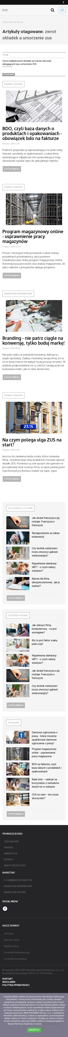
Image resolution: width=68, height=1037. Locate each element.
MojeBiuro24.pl (11, 946)
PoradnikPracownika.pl (15, 959)
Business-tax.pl (11, 940)
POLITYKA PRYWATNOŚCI (15, 985)
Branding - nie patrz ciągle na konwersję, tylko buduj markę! (33, 340)
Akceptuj (34, 1030)
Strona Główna (8, 22)
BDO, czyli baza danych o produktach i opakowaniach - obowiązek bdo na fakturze (32, 133)
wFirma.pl (9, 933)
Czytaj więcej (11, 169)
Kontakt (7, 979)
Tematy (20, 22)
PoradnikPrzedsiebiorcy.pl (17, 952)
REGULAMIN (8, 982)
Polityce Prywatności (51, 1024)
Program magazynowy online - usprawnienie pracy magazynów (32, 236)
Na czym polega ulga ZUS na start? (32, 442)
